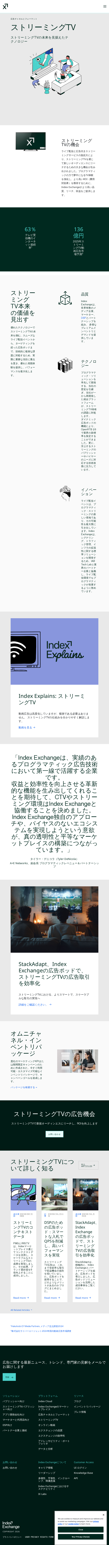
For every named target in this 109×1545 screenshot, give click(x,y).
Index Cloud (45, 1401)
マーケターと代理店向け (16, 1419)
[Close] (103, 1515)
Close (80, 1529)
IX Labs (42, 1494)
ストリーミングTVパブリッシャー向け (19, 1408)
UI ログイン (80, 1467)
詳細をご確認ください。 (33, 1004)
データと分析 (45, 1448)
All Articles (86, 1165)
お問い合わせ (54, 1134)
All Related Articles (20, 1310)
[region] (80, 1528)
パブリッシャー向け (13, 1401)
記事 (45, 1215)
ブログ (77, 1401)
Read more (19, 1297)
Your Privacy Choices (81, 1537)
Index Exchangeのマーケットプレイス (53, 1408)
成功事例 (16, 1215)
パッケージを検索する (23, 1087)
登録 (8, 1377)
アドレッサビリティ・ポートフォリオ (54, 1442)
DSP (83, 318)
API (76, 1478)
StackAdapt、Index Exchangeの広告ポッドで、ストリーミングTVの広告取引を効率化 (87, 1238)
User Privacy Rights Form (39, 1537)
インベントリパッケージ (87, 1406)
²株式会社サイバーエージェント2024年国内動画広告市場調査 (41, 1331)
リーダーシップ (46, 1472)
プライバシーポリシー (12, 1537)
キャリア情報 (45, 1467)
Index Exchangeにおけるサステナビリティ (53, 1487)
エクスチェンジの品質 (50, 1430)
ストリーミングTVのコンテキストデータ (23, 1229)
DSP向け (7, 1425)
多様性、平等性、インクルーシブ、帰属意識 (54, 1479)
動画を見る (25, 727)
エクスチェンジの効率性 (51, 1435)
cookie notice (73, 1524)
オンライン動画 (46, 1425)
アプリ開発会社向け (13, 1414)
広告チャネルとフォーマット (24, 19)
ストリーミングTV (48, 1419)
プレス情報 (80, 1411)
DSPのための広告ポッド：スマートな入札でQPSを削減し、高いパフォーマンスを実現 (54, 1238)
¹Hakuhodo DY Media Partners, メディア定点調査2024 (37, 1326)
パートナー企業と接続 (15, 1430)
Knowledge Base (83, 1472)
